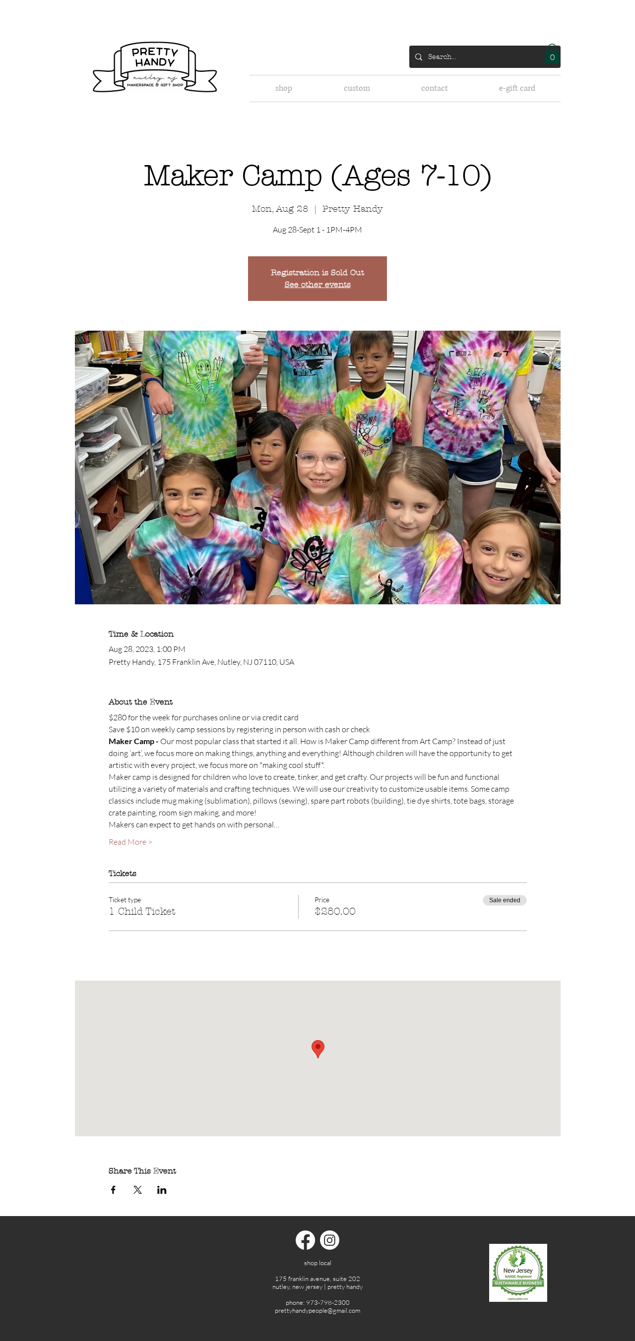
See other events (318, 284)
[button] (552, 54)
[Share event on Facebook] (113, 1190)
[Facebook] (305, 1240)
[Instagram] (329, 1240)
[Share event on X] (137, 1190)
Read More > (130, 842)
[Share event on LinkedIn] (162, 1190)
